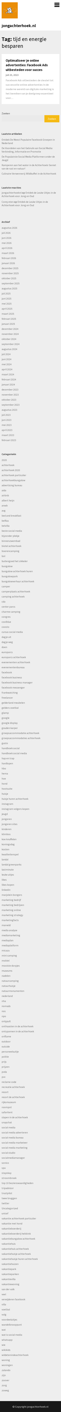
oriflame (6, 1036)
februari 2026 (9, 258)
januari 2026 (8, 263)
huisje (5, 793)
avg (4, 510)
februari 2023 (9, 440)
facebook (7, 672)
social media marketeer (14, 1142)
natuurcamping (10, 980)
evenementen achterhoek (16, 662)
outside (6, 1046)
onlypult (6, 1021)
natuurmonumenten (13, 990)
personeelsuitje (10, 1051)
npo (4, 1016)
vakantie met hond (12, 1223)
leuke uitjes (8, 874)
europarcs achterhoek (14, 657)
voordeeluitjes (9, 1319)
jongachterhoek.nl (19, 25)
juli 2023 (6, 414)
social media (8, 1127)
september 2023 (11, 404)
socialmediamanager (13, 1157)
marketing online (11, 910)
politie (5, 1056)
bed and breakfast (11, 515)
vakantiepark (9, 1269)
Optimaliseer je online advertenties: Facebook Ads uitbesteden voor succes (27, 65)
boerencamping (10, 551)
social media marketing (14, 1147)
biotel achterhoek (11, 546)
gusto (5, 743)
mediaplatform (10, 945)
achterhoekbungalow (13, 480)
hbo (4, 768)
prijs (4, 1061)
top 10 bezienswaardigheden (17, 1183)
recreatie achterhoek (13, 1087)
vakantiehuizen (10, 1264)
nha (4, 1001)
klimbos (6, 834)
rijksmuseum (9, 1102)
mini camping (9, 955)
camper (6, 586)
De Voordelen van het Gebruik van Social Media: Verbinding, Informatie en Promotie (27, 149)
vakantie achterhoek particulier (19, 1218)
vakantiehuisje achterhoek (16, 1253)
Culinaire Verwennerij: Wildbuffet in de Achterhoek (29, 173)
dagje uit (6, 637)
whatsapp (7, 1339)
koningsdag (8, 844)
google (5, 717)
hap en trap (8, 758)
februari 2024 (9, 379)
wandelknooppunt (12, 1324)
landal (5, 859)
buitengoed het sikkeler (15, 561)
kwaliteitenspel (10, 854)
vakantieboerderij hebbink (16, 1233)
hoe (4, 778)
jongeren (7, 819)
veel (4, 1294)
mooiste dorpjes (11, 965)
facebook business (12, 677)
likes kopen (8, 884)
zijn (4, 1375)
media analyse (9, 930)
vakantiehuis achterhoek (15, 1248)
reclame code (9, 1082)
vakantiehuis (9, 1243)
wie (3, 1344)
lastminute (8, 869)
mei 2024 (7, 364)
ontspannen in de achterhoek (18, 1031)
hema (5, 773)
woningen (7, 1365)
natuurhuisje (8, 985)
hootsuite (7, 788)
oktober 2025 (9, 278)
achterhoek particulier (14, 475)
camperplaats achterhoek (16, 591)
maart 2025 (8, 313)
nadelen (6, 975)
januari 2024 (8, 384)
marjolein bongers (12, 894)
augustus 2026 (9, 227)
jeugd (5, 814)
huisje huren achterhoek (15, 798)
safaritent (7, 1112)
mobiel (5, 960)
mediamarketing (11, 935)
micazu (6, 950)
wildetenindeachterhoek (15, 1355)
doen (4, 647)
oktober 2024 (9, 339)
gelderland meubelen (13, 702)
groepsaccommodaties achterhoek (21, 738)
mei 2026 (7, 242)
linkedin (6, 889)
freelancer (7, 697)
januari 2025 (8, 323)
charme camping (11, 611)
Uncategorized (10, 1208)
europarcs (7, 652)
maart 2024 (8, 374)
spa (4, 1167)
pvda (4, 1071)
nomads (6, 1006)
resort (5, 1092)
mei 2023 (7, 425)
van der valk (8, 1289)
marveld (6, 925)
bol (3, 556)
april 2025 (7, 308)
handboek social (11, 748)
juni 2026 (6, 237)
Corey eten (8, 201)
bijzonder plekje (10, 535)
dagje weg (7, 642)
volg (4, 1314)
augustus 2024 (9, 349)
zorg (4, 1385)
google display (10, 723)
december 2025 (10, 268)
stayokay (6, 1173)
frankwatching (10, 692)
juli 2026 (6, 232)
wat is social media (12, 1334)
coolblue (6, 621)
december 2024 (10, 328)
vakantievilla (8, 1279)
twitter (5, 1203)
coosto (5, 626)
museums (7, 970)
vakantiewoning (10, 1284)
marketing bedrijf (11, 899)
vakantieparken (10, 1274)
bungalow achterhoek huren (17, 571)
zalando (6, 1370)
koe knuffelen (9, 839)
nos (4, 1011)
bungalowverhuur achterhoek (18, 581)
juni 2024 (6, 359)
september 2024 (11, 344)
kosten (5, 849)
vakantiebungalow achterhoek (18, 1238)
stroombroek (9, 1178)
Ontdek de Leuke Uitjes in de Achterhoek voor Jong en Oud (29, 194)
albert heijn (8, 500)
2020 (4, 460)
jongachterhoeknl (11, 192)
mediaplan (7, 940)
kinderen (6, 829)
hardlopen (7, 763)
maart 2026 (8, 253)
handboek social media (14, 753)
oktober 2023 (9, 399)
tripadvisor (8, 1188)
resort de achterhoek (13, 1097)
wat (4, 1329)
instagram (7, 803)
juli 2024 (6, 354)
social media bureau (12, 1137)
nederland (7, 996)
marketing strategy (12, 915)
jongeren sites (9, 824)
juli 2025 (6, 293)
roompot (7, 1107)
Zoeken (6, 113)
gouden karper (10, 728)
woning (6, 1360)
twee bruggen (9, 1198)
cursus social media (12, 631)
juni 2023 (6, 419)
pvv (3, 1076)
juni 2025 (6, 298)
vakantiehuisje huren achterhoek (20, 1258)
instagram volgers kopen (15, 808)
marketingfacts (10, 920)
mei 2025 (7, 303)
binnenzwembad (11, 540)
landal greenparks (11, 864)
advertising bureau (12, 485)
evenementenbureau (13, 667)
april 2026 (7, 248)
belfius (5, 520)
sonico (5, 1162)
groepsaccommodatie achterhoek (20, 733)
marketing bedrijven (13, 905)
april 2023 (7, 430)
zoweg (5, 1390)
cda (3, 601)
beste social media (12, 530)
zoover (5, 1380)
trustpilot (7, 1193)
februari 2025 (9, 318)
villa (4, 1304)
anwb (5, 505)
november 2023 (10, 394)
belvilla (5, 525)
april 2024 (7, 369)
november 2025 (10, 273)
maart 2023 (8, 435)
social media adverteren (15, 1132)
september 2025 (11, 283)
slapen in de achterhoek (15, 1117)
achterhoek (8, 465)
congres (6, 616)
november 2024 (10, 334)
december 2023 (10, 389)
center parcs (8, 606)
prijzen (5, 1066)
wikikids (6, 1349)
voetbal (6, 1309)
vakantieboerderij (11, 1228)
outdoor (6, 1041)
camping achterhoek (13, 596)
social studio (8, 1152)
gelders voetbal (10, 707)
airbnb (5, 495)
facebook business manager (17, 682)
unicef (5, 1213)
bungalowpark (10, 576)
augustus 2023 (9, 409)
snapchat (7, 1122)
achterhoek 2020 (11, 470)
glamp (5, 712)
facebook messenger (13, 687)
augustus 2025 (9, 288)
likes (4, 879)
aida (4, 490)
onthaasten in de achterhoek (17, 1026)
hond (4, 783)
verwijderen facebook (13, 1299)
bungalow (7, 566)
